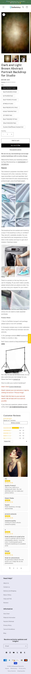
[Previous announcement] (3, 2)
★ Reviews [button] (29, 338)
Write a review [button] (15, 423)
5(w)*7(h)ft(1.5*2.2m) (10, 99)
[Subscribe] (25, 646)
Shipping (3, 82)
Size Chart (6, 613)
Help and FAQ (7, 599)
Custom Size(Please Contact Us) (13, 127)
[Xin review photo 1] (15, 461)
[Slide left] (2, 59)
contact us (16, 379)
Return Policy (7, 595)
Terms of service (12, 671)
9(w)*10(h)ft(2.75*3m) (10, 119)
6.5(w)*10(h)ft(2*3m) (9, 111)
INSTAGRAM (22, 162)
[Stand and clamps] (15, 371)
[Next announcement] (28, 2)
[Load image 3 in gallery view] (23, 58)
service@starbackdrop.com (18, 407)
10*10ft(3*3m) (7, 115)
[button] (3, 7)
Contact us (6, 587)
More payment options (15, 149)
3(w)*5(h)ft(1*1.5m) (9, 88)
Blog (4, 633)
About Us (6, 583)
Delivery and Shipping (9, 591)
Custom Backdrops (15, 386)
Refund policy (14, 668)
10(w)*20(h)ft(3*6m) (9, 123)
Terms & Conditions (9, 629)
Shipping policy (21, 671)
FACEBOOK (5, 164)
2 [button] (13, 568)
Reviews (5, 602)
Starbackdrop (14, 666)
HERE (3, 344)
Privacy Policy (7, 625)
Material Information (9, 617)
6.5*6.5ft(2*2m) (8, 96)
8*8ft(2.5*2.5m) (8, 103)
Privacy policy (22, 668)
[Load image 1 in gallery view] (7, 58)
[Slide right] (29, 59)
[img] (15, 483)
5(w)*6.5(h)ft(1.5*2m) (10, 92)
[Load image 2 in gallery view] (15, 58)
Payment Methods (8, 621)
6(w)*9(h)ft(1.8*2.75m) (10, 107)
